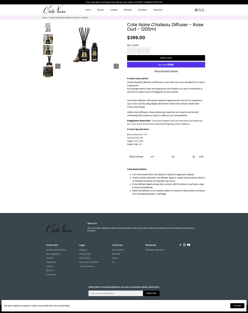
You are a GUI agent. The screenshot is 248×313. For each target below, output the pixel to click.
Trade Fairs (51, 262)
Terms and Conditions (88, 262)
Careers (49, 266)
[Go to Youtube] (188, 245)
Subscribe (151, 293)
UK (113, 262)
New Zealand (118, 250)
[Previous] (47, 25)
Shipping (83, 250)
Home (88, 10)
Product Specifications (56, 250)
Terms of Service (86, 266)
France (115, 258)
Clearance (157, 10)
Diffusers (128, 10)
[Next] (47, 74)
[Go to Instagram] (184, 245)
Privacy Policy (85, 254)
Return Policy (84, 258)
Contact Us (51, 274)
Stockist (49, 258)
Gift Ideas (142, 10)
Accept (237, 305)
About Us (50, 270)
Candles (114, 10)
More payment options (166, 71)
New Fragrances (53, 254)
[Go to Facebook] (180, 245)
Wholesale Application (155, 250)
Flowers (100, 10)
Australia (116, 254)
